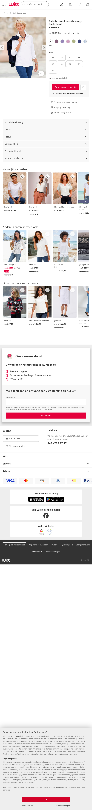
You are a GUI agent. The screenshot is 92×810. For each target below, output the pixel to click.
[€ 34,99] (65, 188)
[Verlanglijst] (79, 4)
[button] (4, 4)
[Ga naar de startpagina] (14, 4)
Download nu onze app (46, 493)
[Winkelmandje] (87, 4)
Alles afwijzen (27, 805)
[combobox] (38, 4)
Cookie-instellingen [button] (52, 551)
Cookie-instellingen (62, 805)
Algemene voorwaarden (38, 545)
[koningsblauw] (79, 41)
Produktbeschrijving (14, 122)
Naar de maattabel (59, 78)
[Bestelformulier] (70, 4)
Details (8, 129)
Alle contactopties (17, 446)
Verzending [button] (75, 33)
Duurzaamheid (11, 144)
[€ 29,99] (40, 246)
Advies (6, 471)
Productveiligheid (13, 151)
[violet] (56, 41)
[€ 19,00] (40, 302)
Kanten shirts (22, 13)
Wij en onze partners (11, 736)
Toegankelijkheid (66, 545)
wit (50, 46)
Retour (8, 136)
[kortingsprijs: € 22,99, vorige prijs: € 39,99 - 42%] (14, 246)
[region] (46, 769)
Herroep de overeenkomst (14, 545)
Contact (7, 430)
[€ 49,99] (65, 246)
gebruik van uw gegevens (74, 736)
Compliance (37, 551)
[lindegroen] (74, 41)
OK (46, 799)
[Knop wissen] (46, 4)
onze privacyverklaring (21, 787)
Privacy (54, 545)
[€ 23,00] (14, 188)
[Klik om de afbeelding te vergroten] (41, 73)
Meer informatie (34, 749)
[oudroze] (68, 41)
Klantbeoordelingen (14, 158)
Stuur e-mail (14, 439)
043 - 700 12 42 (57, 443)
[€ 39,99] (14, 302)
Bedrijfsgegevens (83, 545)
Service (7, 463)
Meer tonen (48, 409)
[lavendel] (62, 41)
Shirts (12, 13)
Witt (5, 456)
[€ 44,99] (40, 188)
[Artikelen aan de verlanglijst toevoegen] (83, 87)
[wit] (51, 41)
